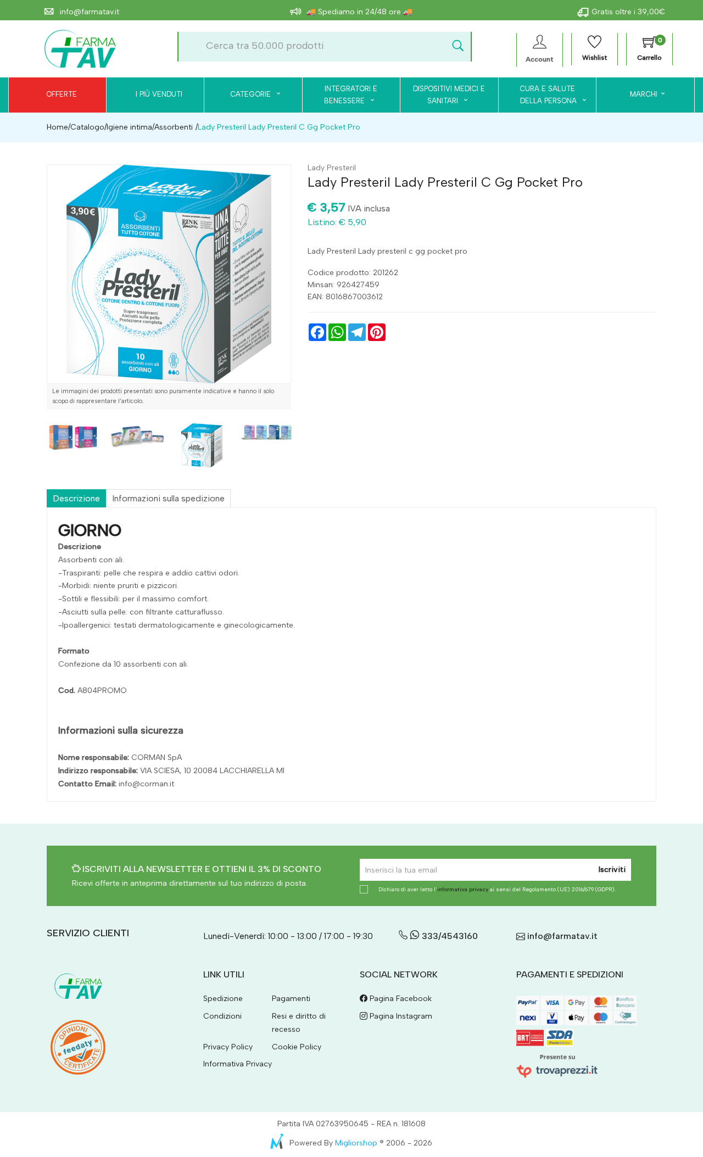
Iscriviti (612, 869)
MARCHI (643, 94)
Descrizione (76, 498)
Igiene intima (129, 127)
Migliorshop (356, 1143)
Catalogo (87, 127)
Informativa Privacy (237, 1064)
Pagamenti (291, 998)
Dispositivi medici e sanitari (449, 95)
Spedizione (223, 998)
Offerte (61, 94)
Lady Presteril (332, 167)
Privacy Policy (228, 1047)
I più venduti (159, 94)
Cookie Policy (296, 1047)
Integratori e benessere (350, 95)
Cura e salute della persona (542, 95)
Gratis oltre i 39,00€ (628, 11)
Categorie (251, 94)
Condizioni (222, 1016)
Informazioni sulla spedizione (168, 498)
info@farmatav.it (88, 11)
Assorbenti (173, 127)
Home (57, 127)
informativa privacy (462, 889)
